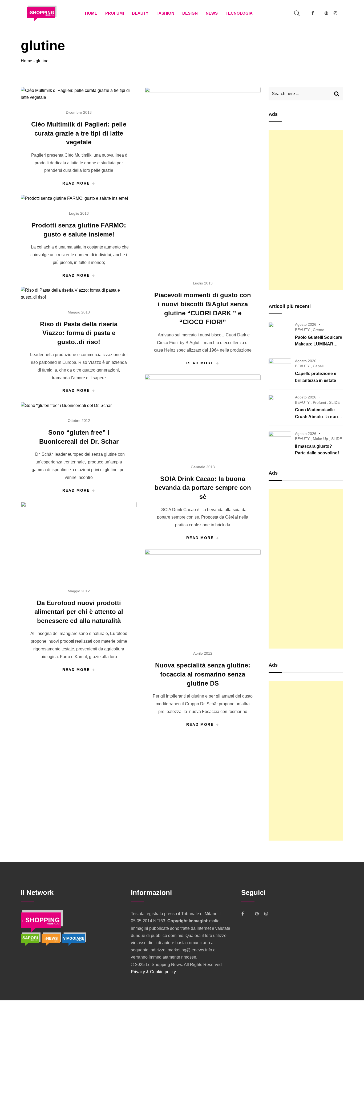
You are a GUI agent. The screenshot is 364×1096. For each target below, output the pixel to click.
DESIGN (190, 13)
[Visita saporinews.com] (31, 938)
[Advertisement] (306, 210)
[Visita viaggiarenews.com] (74, 938)
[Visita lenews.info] (52, 938)
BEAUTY (140, 13)
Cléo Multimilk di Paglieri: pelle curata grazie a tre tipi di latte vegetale (78, 133)
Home (91, 13)
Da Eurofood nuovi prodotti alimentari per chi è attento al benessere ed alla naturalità (78, 611)
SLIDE (334, 402)
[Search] (297, 13)
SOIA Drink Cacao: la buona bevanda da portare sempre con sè (203, 487)
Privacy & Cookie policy (153, 971)
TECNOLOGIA (239, 13)
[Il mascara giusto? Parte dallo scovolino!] (280, 441)
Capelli (318, 366)
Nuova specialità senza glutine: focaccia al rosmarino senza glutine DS (202, 674)
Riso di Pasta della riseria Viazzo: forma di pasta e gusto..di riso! (79, 332)
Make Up (320, 439)
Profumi (114, 13)
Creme (318, 330)
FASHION (165, 13)
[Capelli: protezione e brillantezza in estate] (280, 368)
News (212, 13)
